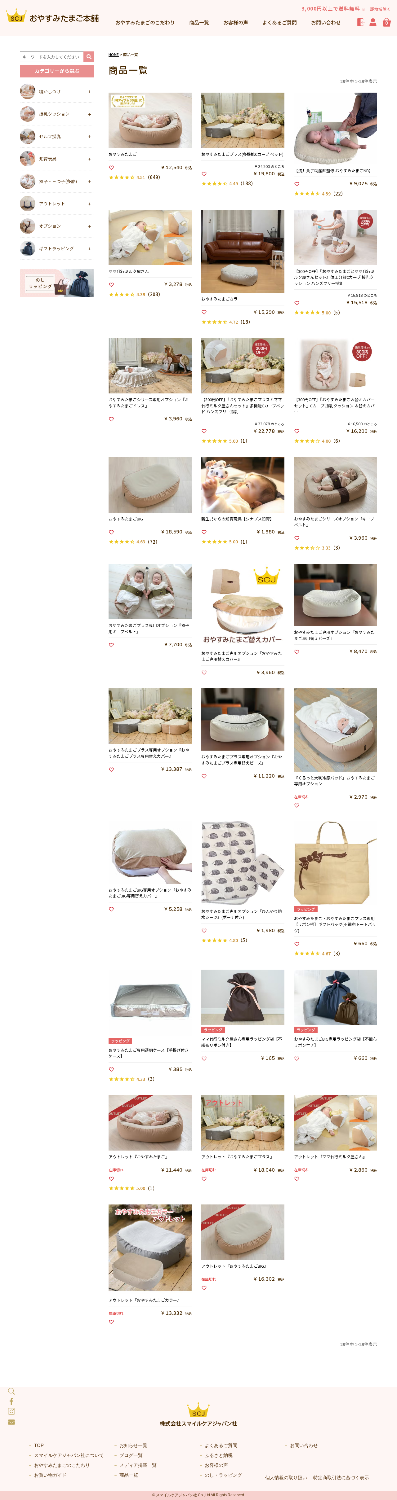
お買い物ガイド (50, 1475)
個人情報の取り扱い (286, 1477)
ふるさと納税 (219, 1455)
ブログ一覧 (131, 1455)
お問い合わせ (326, 22)
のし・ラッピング (223, 1475)
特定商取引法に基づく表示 (341, 1477)
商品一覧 (199, 22)
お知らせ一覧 (133, 1445)
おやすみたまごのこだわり (62, 1465)
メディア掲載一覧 (138, 1465)
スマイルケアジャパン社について (69, 1455)
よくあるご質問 (279, 22)
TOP (39, 1445)
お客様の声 (235, 22)
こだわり (145, 22)
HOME (114, 54)
